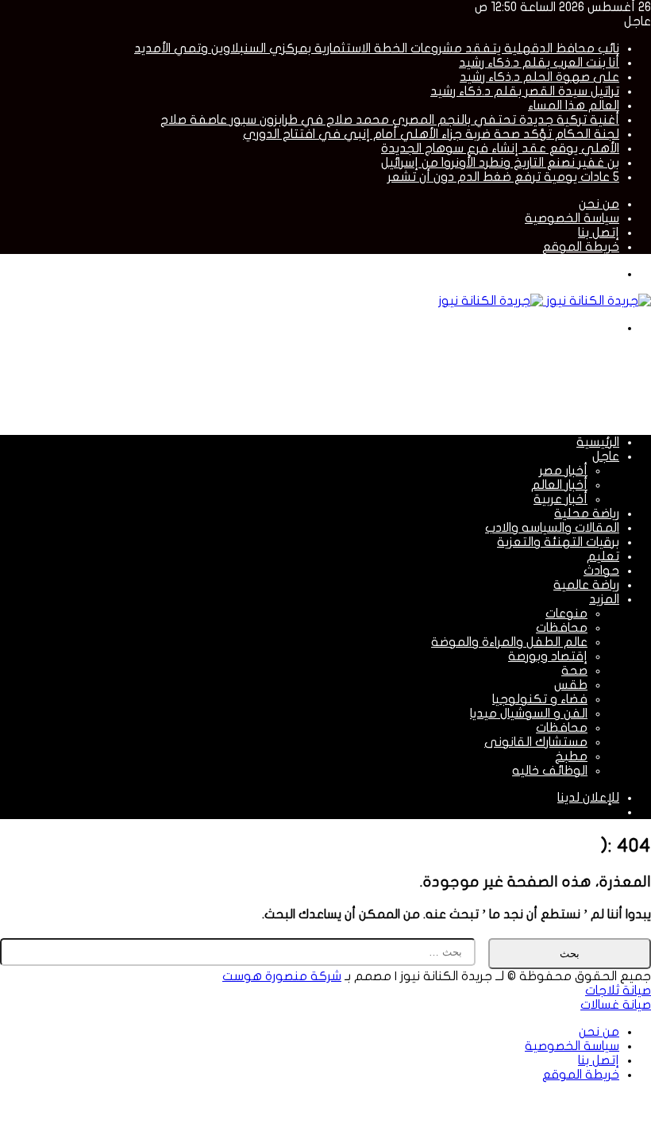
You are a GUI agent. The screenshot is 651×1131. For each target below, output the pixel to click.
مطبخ (571, 756)
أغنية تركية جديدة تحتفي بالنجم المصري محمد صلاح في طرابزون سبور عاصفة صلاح (389, 119)
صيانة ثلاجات (618, 990)
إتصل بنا (598, 232)
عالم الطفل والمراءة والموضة (509, 642)
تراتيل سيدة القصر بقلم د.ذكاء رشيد (524, 91)
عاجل (605, 456)
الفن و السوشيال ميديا (528, 713)
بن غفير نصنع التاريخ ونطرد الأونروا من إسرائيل (500, 162)
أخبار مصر (563, 470)
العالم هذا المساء (573, 105)
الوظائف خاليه (549, 770)
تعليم (603, 556)
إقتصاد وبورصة (547, 656)
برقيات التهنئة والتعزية (558, 542)
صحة (574, 670)
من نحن (599, 204)
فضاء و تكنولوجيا (539, 699)
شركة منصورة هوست (281, 976)
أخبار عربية (560, 499)
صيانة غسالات (615, 1004)
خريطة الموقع (580, 246)
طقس (570, 685)
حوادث (601, 570)
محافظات (561, 627)
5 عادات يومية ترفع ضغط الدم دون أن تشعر (503, 177)
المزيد (604, 599)
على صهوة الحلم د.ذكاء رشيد (539, 77)
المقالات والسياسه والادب (552, 527)
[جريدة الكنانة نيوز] (544, 300)
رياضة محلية (586, 513)
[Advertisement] (362, 383)
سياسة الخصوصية (572, 218)
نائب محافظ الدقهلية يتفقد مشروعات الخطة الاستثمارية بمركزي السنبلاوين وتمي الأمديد (376, 48)
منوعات (566, 613)
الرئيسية (597, 442)
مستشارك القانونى (535, 742)
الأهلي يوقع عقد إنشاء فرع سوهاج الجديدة (500, 148)
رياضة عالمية (586, 585)
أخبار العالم (559, 485)
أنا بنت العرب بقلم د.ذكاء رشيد (539, 62)
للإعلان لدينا (588, 797)
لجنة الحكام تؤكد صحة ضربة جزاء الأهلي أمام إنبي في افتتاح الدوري (431, 134)
